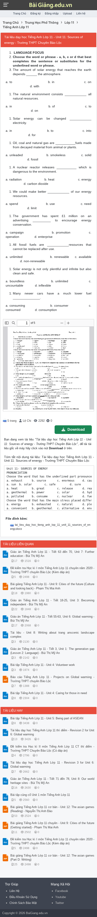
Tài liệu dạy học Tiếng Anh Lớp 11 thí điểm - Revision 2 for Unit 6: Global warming (52, 732)
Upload (67, 13)
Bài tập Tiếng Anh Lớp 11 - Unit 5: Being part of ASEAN (46, 718)
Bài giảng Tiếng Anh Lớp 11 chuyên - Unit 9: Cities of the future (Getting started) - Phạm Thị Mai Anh (52, 825)
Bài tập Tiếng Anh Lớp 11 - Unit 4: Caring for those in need (48, 693)
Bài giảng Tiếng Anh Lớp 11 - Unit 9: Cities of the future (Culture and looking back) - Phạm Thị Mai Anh (52, 586)
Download (76, 429)
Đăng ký (35, 13)
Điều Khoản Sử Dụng (23, 897)
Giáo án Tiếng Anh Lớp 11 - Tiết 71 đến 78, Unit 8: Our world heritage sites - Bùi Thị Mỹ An (52, 781)
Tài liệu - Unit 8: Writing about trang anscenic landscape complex (52, 634)
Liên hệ (80, 13)
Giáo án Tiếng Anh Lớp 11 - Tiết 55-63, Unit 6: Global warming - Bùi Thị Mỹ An (52, 618)
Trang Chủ (19, 13)
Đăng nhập (52, 13)
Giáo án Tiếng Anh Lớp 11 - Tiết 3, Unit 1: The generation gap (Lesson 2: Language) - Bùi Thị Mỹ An (52, 651)
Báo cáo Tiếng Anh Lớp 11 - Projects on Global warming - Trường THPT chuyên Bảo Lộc (52, 679)
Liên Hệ (14, 891)
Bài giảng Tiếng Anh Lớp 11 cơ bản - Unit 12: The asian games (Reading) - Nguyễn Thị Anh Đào (52, 809)
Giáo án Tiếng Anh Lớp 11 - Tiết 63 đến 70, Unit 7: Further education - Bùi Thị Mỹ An (52, 554)
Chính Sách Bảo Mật (23, 903)
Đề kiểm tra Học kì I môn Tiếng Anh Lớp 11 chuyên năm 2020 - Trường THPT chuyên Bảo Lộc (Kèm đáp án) (52, 570)
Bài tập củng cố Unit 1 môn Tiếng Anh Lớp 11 (40, 795)
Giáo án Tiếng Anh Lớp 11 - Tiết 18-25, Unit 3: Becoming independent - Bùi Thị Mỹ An (52, 602)
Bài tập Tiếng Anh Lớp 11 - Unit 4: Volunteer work (42, 665)
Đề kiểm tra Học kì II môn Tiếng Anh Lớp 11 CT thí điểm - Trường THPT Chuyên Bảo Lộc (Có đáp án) (52, 748)
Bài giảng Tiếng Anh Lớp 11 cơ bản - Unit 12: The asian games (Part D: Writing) (52, 857)
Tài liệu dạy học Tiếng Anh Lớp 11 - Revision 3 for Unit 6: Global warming (52, 764)
